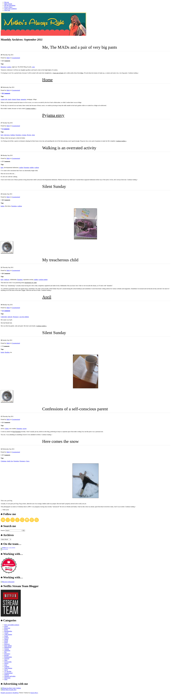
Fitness (6, 639)
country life (4, 99)
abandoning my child (31, 282)
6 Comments (5, 129)
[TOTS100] (4, 549)
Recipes (6, 655)
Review (29, 135)
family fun (10, 461)
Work (5, 679)
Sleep (5, 660)
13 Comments (6, 310)
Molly (8, 58)
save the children (24, 317)
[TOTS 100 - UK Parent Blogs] (8, 547)
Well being (7, 678)
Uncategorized (16, 58)
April (46, 297)
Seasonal (6, 658)
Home (47, 79)
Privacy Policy (8, 7)
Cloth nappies (8, 634)
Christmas (3, 461)
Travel (6, 670)
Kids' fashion (8, 645)
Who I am (7, 10)
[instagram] (27, 521)
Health (6, 641)
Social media (7, 662)
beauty (6, 626)
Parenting (18, 135)
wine (33, 67)
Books (6, 629)
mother (21, 167)
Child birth (4, 317)
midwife (9, 317)
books (2, 352)
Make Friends (8, 4)
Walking (6, 674)
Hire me (6, 2)
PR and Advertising (9, 5)
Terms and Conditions (10, 8)
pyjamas (24, 135)
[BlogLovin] (8, 521)
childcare (6, 279)
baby (2, 135)
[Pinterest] (32, 521)
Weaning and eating (9, 676)
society (25, 428)
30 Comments (6, 93)
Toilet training (8, 668)
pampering (7, 650)
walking (36, 167)
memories (23, 99)
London (9, 67)
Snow (27, 461)
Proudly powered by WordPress (10, 692)
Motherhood (7, 647)
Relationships (8, 657)
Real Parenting (16, 431)
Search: (3, 530)
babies (2, 206)
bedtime (12, 135)
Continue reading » (30, 108)
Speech (6, 663)
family (9, 99)
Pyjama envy (53, 115)
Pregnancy (16, 317)
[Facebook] (17, 521)
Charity (6, 633)
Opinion (6, 649)
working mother (43, 279)
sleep (33, 135)
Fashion (6, 637)
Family (6, 636)
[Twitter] (12, 521)
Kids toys (7, 644)
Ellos (81, 73)
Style (5, 665)
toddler (32, 167)
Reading (7, 352)
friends (14, 99)
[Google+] (22, 521)
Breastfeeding (8, 631)
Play (5, 652)
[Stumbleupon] (36, 521)
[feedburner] (3, 521)
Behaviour (7, 628)
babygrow (7, 135)
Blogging (3, 67)
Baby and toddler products (11, 625)
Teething (6, 666)
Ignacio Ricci (34, 692)
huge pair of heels (58, 73)
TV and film (7, 671)
